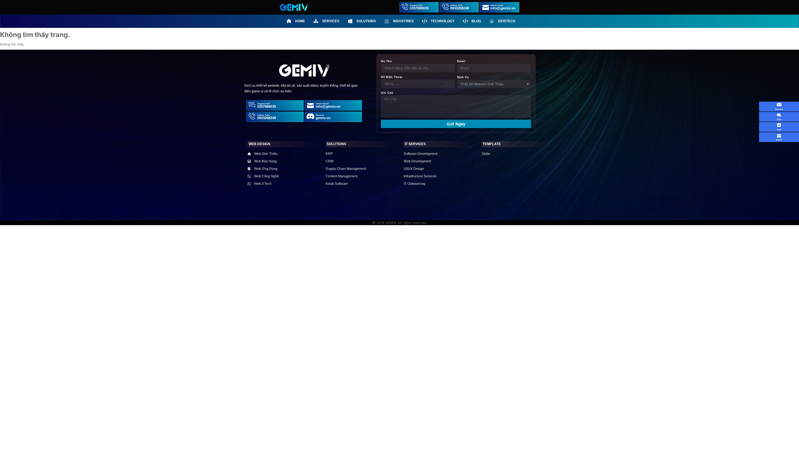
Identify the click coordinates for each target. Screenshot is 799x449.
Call (779, 129)
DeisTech (506, 21)
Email (461, 61)
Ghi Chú (387, 92)
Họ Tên (386, 61)
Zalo (779, 119)
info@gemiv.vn (328, 107)
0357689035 (266, 107)
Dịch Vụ (463, 77)
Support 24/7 (263, 103)
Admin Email (322, 103)
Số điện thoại (391, 77)
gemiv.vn (323, 118)
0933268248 (266, 118)
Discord (779, 109)
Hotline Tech (263, 115)
